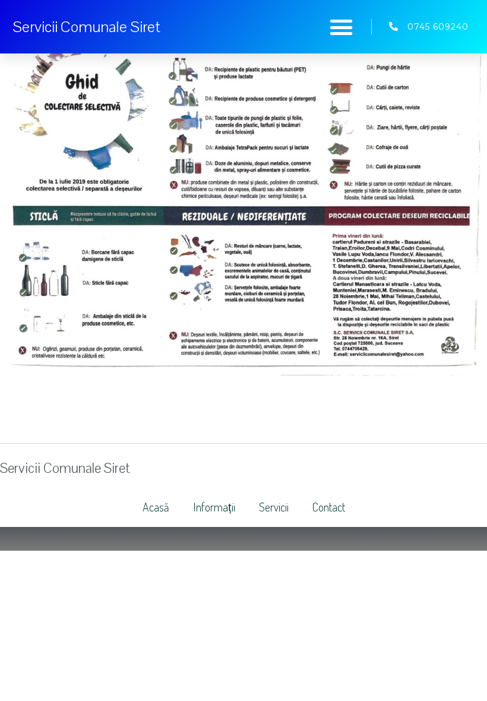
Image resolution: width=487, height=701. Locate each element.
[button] (341, 26)
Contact (328, 506)
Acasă (156, 506)
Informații (214, 506)
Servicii (274, 506)
